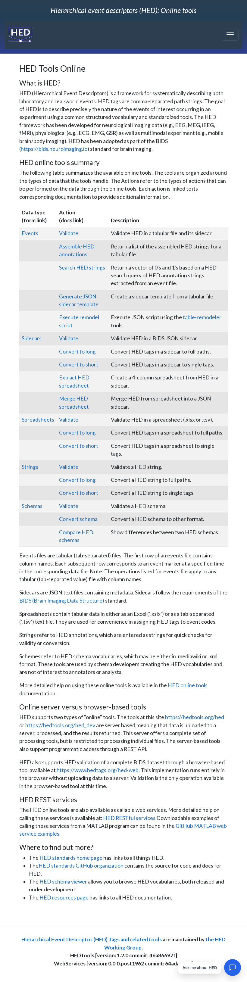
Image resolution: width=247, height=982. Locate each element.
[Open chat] (232, 967)
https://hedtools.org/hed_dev (60, 725)
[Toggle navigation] (230, 35)
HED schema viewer (63, 881)
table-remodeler (202, 317)
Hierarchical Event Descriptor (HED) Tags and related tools (91, 939)
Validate (68, 233)
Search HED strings (82, 267)
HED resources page (64, 897)
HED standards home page (70, 858)
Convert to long (77, 351)
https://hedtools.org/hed (194, 717)
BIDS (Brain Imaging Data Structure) (61, 600)
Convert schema (78, 519)
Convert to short (78, 364)
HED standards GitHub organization (81, 865)
